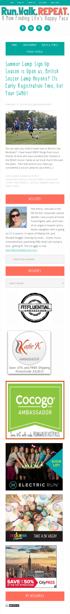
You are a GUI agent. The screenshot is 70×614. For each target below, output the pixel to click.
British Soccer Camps (32, 179)
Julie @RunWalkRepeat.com (21, 250)
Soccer (34, 182)
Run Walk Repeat (35, 14)
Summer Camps (47, 182)
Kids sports (20, 182)
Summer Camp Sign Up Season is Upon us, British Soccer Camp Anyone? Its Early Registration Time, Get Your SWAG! (34, 79)
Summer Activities (29, 176)
